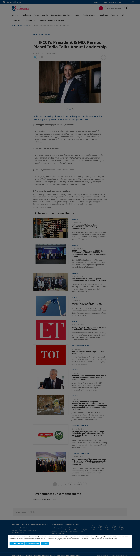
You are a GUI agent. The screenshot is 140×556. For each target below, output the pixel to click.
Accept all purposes (17, 543)
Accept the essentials (32, 543)
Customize (45, 543)
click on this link (112, 539)
